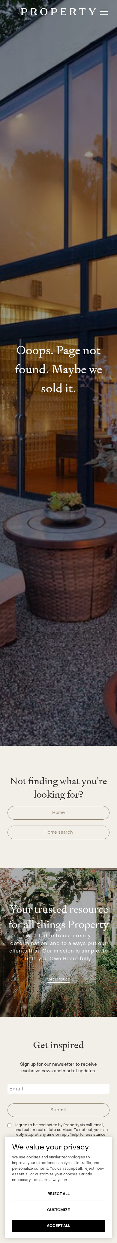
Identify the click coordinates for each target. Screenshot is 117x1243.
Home (58, 812)
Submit (58, 1110)
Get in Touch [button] (58, 979)
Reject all (58, 1193)
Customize (58, 1210)
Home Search (58, 832)
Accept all (58, 1225)
